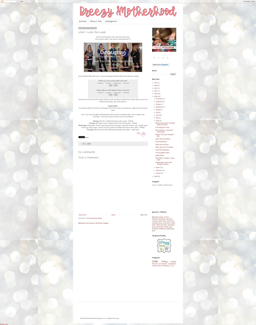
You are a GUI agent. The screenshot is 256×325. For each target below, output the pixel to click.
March (158, 167)
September (159, 107)
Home (113, 215)
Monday (101, 83)
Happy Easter (160, 155)
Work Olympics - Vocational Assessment (164, 131)
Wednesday (117, 83)
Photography (165, 265)
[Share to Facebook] (88, 144)
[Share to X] (86, 144)
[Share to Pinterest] (90, 144)
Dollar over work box (162, 144)
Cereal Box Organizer (162, 150)
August (158, 109)
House (159, 265)
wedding (173, 261)
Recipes (164, 263)
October (158, 104)
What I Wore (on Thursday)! (164, 147)
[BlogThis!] (85, 144)
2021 (156, 83)
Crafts (155, 261)
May (157, 118)
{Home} (82, 21)
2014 (156, 91)
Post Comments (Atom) (94, 218)
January (158, 173)
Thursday (126, 83)
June (157, 115)
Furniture (154, 265)
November (159, 101)
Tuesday (108, 83)
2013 (156, 93)
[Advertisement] (113, 208)
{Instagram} (111, 21)
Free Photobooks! (161, 141)
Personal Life (156, 263)
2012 (156, 96)
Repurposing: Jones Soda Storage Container (164, 163)
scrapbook (171, 265)
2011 (156, 176)
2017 (156, 88)
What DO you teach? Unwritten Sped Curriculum (165, 124)
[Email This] (83, 144)
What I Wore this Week (163, 139)
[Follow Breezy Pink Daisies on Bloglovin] (160, 65)
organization (172, 263)
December (159, 99)
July (157, 112)
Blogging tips (4, 324)
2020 (156, 85)
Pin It (86, 137)
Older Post (143, 215)
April (157, 120)
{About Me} (95, 21)
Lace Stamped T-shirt (162, 127)
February (159, 170)
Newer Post (82, 215)
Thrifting (164, 261)
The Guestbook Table (162, 152)
